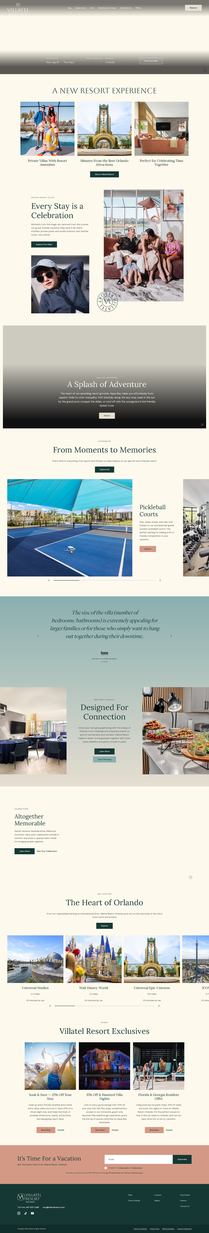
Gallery (157, 1200)
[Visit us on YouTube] (32, 1213)
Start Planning (104, 759)
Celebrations (126, 8)
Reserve (193, 8)
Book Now (45, 1130)
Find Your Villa (151, 61)
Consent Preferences (184, 1229)
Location (157, 1195)
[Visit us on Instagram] (18, 1213)
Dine (92, 8)
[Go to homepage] (18, 11)
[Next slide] (160, 580)
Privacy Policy (114, 1173)
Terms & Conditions (140, 1229)
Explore (147, 549)
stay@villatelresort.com (54, 1207)
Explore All (104, 469)
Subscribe (182, 1159)
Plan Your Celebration (47, 851)
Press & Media (134, 1200)
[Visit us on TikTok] (25, 1213)
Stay (69, 8)
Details (61, 1130)
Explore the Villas (44, 244)
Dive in (107, 415)
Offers (138, 8)
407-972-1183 (32, 1207)
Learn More (104, 751)
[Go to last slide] (49, 580)
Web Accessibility (168, 1229)
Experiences (80, 8)
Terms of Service (131, 1173)
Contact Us (184, 1206)
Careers (183, 1200)
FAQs (130, 1195)
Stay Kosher (185, 1195)
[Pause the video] (205, 70)
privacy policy (124, 1168)
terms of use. (137, 1168)
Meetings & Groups (107, 8)
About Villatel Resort (104, 174)
